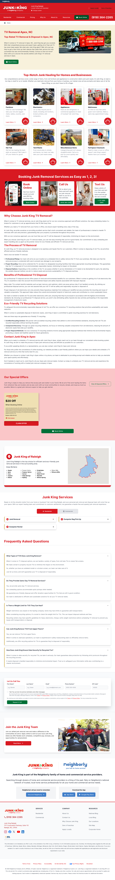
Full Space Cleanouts (96, 148)
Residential (48, 511)
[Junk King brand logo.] (15, 8)
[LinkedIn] (22, 831)
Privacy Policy (46, 695)
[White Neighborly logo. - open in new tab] (6, 1)
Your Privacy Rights (78, 863)
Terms (38, 695)
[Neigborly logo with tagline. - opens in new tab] (75, 765)
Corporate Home (94, 829)
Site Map (92, 825)
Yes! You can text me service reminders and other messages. (27, 692)
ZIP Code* (95, 684)
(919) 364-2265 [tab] (102, 17)
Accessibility (48, 863)
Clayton (10, 475)
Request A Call (17, 702)
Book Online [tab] (83, 17)
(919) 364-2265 (65, 202)
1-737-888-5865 (101, 201)
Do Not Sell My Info (60, 863)
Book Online (12, 62)
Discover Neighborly (35, 794)
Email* (47, 684)
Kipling (24, 477)
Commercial (69, 511)
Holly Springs (26, 475)
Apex (9, 472)
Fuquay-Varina (26, 472)
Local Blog (92, 817)
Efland (10, 477)
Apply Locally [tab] (94, 8)
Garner (24, 474)
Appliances (65, 107)
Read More (17, 743)
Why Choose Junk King (70, 821)
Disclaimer (90, 863)
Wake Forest (40, 474)
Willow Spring (41, 477)
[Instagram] (5, 831)
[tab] (7, 17)
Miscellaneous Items (69, 148)
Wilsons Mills (56, 472)
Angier (10, 470)
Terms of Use (26, 863)
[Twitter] (14, 831)
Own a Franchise (68, 825)
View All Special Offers (99, 384)
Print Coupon (11, 418)
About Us (65, 813)
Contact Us (66, 817)
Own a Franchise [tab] (106, 8)
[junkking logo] (17, 811)
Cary (9, 474)
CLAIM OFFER (21, 423)
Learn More (10, 122)
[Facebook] (9, 831)
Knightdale (40, 470)
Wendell (39, 475)
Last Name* (29, 684)
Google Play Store (87, 794)
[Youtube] (18, 831)
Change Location (37, 10)
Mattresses (92, 107)
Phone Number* (69, 684)
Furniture (9, 107)
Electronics (37, 107)
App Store (70, 794)
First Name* (10, 684)
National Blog (93, 813)
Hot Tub (9, 148)
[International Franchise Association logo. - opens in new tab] (7, 837)
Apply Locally (67, 829)
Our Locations (93, 821)
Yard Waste (37, 148)
